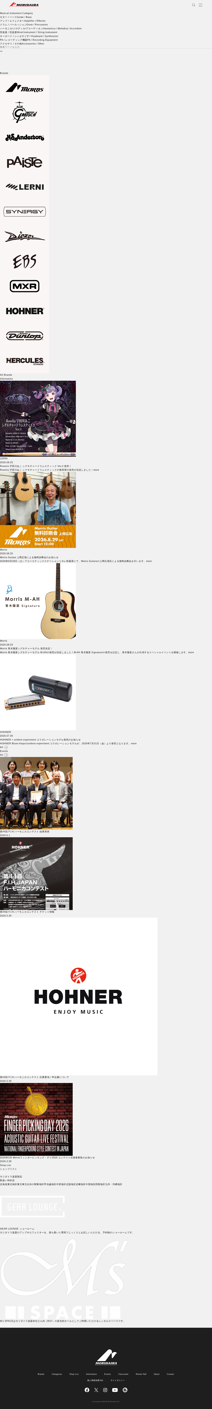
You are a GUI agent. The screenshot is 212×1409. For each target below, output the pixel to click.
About (157, 1374)
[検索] (1, 51)
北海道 (3, 1184)
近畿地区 (81, 1184)
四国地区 (100, 1184)
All (1, 747)
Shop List (74, 1374)
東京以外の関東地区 (33, 1184)
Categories (57, 1374)
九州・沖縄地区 (113, 1184)
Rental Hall (141, 1374)
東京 (19, 1184)
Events (107, 1374)
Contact (170, 1374)
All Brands (6, 375)
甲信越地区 (50, 1184)
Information (91, 1374)
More (3, 1173)
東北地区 (12, 1184)
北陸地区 (71, 1184)
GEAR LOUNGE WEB (12, 1236)
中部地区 (61, 1184)
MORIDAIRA (24, 4)
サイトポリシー (118, 1380)
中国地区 (90, 1184)
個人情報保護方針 (95, 1380)
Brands (41, 1374)
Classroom (123, 1374)
